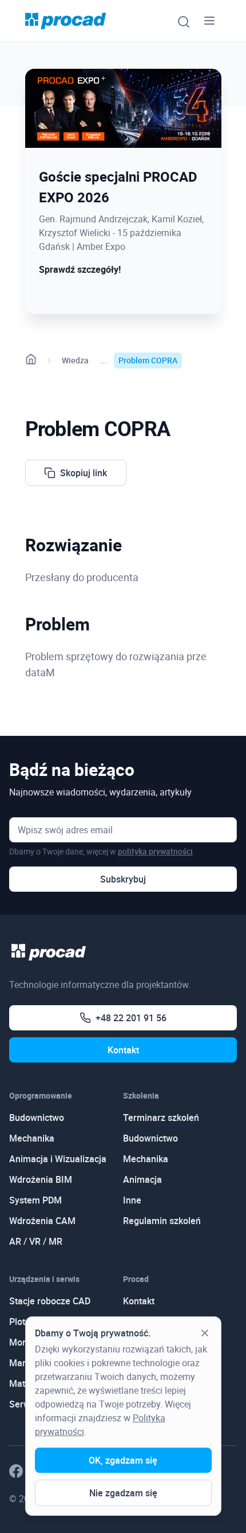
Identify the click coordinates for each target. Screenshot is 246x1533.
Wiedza (75, 360)
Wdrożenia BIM (40, 1179)
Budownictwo (36, 1117)
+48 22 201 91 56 (131, 1017)
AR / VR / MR (35, 1241)
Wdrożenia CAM (42, 1220)
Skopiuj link (83, 472)
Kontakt (123, 1050)
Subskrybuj (123, 879)
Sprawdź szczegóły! (80, 269)
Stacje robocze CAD (49, 1301)
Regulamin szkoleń (162, 1220)
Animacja (142, 1179)
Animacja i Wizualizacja (57, 1158)
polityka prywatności (155, 851)
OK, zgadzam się (123, 1460)
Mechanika (31, 1138)
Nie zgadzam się (123, 1493)
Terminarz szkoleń (161, 1117)
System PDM (35, 1200)
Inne (132, 1200)
